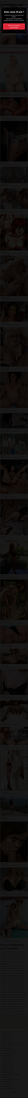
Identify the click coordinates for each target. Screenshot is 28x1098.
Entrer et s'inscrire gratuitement (14, 26)
